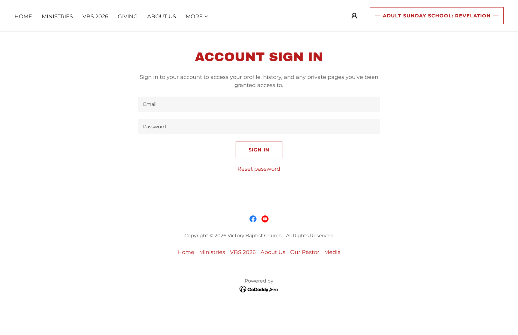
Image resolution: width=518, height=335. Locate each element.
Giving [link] (128, 16)
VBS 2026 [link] (95, 16)
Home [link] (23, 16)
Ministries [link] (57, 16)
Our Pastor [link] (304, 252)
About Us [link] (161, 16)
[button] (197, 16)
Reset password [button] (258, 169)
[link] (253, 219)
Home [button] (185, 252)
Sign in (259, 150)
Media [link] (332, 252)
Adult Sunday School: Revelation (437, 16)
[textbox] (259, 104)
